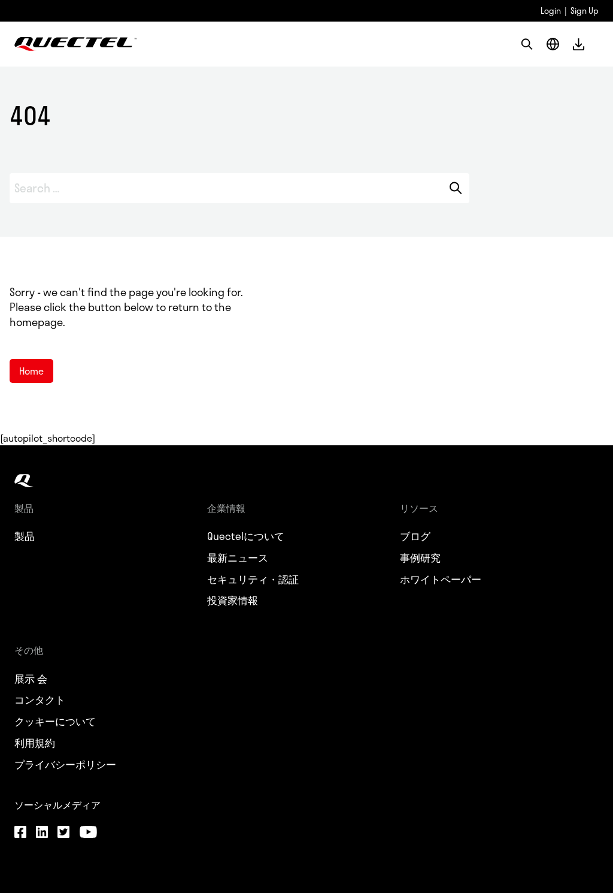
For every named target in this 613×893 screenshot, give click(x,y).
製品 (24, 536)
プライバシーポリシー (65, 765)
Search (455, 188)
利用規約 (34, 743)
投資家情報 (232, 600)
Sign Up (584, 10)
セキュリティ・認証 (253, 579)
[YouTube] (88, 833)
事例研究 (420, 558)
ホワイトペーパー (440, 579)
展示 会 (30, 679)
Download (578, 44)
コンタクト (39, 700)
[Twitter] (63, 833)
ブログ (415, 536)
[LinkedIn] (42, 833)
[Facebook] (20, 833)
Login (551, 10)
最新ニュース (237, 558)
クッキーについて (55, 721)
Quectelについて (245, 536)
